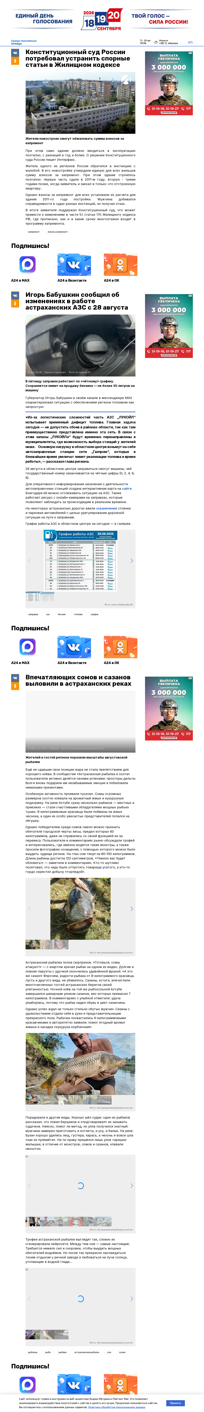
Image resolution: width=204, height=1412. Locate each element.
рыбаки (62, 1352)
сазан (122, 1352)
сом (109, 1352)
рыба (48, 1352)
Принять (175, 1403)
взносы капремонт (58, 232)
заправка (33, 614)
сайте (127, 488)
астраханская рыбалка (86, 1352)
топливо (78, 614)
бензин (62, 614)
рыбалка (32, 1352)
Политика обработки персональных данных (116, 1407)
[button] (132, 560)
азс (48, 614)
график (94, 614)
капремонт (34, 232)
